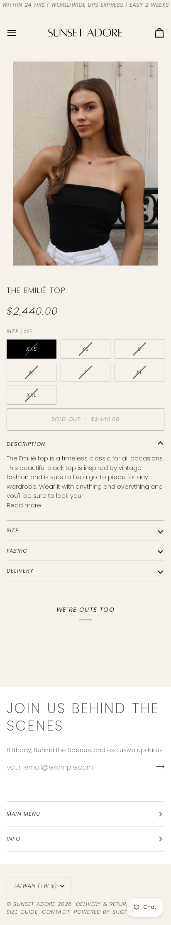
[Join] (157, 766)
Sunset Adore (34, 904)
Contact (56, 912)
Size (13, 530)
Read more (24, 505)
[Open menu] (19, 33)
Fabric (17, 551)
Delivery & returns (105, 904)
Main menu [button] (24, 814)
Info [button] (13, 839)
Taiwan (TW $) (35, 886)
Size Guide (22, 912)
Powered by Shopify (105, 912)
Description (26, 444)
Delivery (20, 571)
